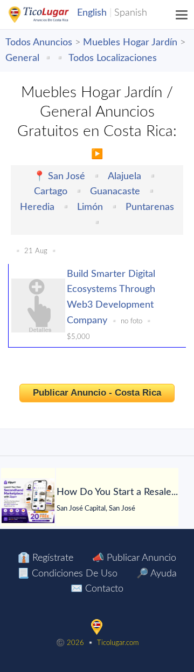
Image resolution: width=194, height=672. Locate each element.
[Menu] (182, 14)
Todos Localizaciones (112, 58)
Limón (90, 207)
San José (66, 176)
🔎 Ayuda (156, 574)
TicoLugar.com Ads (50, 14)
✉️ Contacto (97, 589)
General (22, 58)
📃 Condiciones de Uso (67, 574)
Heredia (37, 207)
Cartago (50, 191)
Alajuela (124, 176)
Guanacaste (115, 191)
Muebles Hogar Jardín (130, 42)
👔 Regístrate (45, 558)
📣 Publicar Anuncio (134, 558)
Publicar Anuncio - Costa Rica (97, 393)
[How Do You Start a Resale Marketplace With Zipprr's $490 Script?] (28, 500)
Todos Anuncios (38, 42)
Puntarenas (150, 207)
